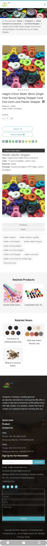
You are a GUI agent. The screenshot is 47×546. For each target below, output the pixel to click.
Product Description (12, 150)
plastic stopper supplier (29, 237)
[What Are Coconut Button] (13, 354)
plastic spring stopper (13, 246)
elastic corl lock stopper (14, 250)
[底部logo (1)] (7, 385)
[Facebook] (3, 486)
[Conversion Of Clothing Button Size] (13, 330)
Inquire (16, 129)
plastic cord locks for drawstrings (17, 259)
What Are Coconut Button (13, 364)
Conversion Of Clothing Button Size (12, 340)
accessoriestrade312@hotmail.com (16, 471)
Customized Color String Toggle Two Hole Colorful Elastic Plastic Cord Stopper (34, 305)
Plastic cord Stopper (12, 254)
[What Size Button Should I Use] (34, 331)
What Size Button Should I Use (34, 341)
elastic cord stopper (12, 241)
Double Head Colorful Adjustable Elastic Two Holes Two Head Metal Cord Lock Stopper (12, 305)
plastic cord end (31, 254)
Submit (23, 518)
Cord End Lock (10, 263)
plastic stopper (10, 237)
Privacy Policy (24, 537)
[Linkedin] (7, 486)
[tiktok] (16, 486)
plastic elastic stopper (33, 241)
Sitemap (41, 533)
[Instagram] (12, 486)
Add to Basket (16, 134)
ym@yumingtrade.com (17, 467)
